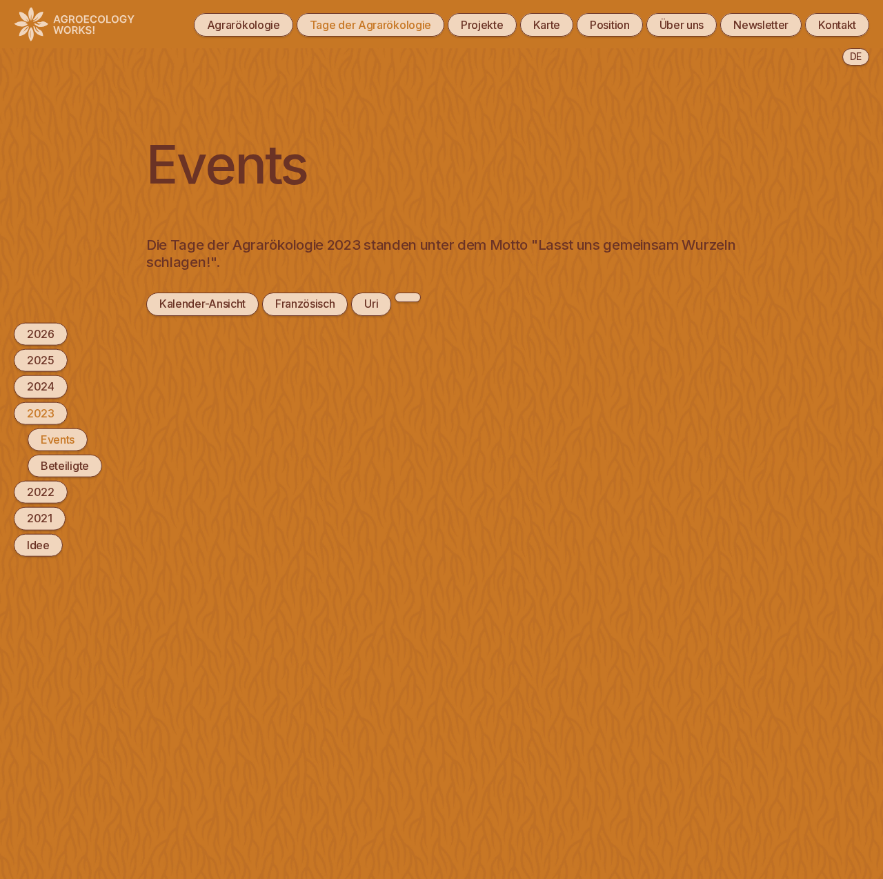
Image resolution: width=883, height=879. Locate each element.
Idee (38, 544)
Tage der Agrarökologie (370, 25)
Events (58, 439)
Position (610, 25)
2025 (40, 360)
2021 (39, 518)
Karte (546, 25)
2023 (40, 412)
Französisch (305, 303)
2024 (40, 386)
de (856, 56)
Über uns (681, 25)
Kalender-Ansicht (202, 303)
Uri (371, 303)
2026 (40, 334)
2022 (40, 492)
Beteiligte (65, 466)
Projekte (482, 25)
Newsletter (760, 25)
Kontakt (837, 25)
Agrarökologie (243, 25)
